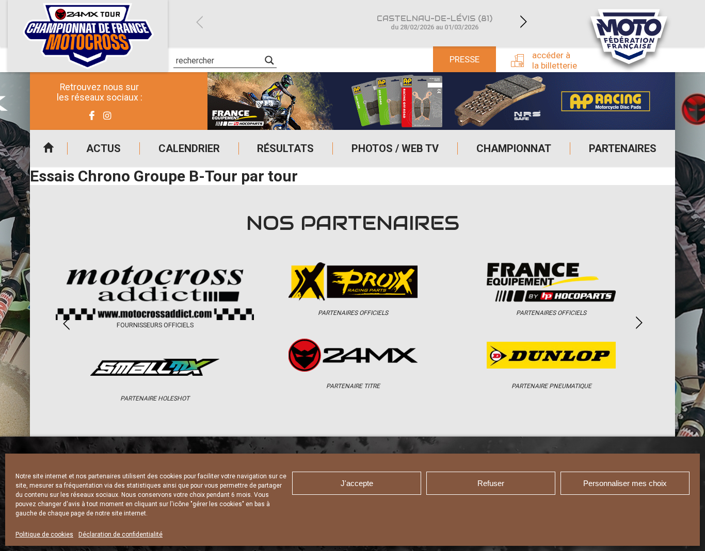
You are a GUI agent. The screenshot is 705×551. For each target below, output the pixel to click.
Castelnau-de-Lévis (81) (434, 22)
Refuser (490, 483)
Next (523, 21)
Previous (199, 21)
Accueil (48, 148)
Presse (464, 59)
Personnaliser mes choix (625, 483)
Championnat (513, 148)
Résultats (285, 148)
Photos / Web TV (395, 148)
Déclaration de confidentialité (120, 534)
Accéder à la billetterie (554, 60)
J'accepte (357, 483)
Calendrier (189, 148)
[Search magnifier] (269, 60)
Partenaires (622, 148)
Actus (103, 148)
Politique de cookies (44, 534)
